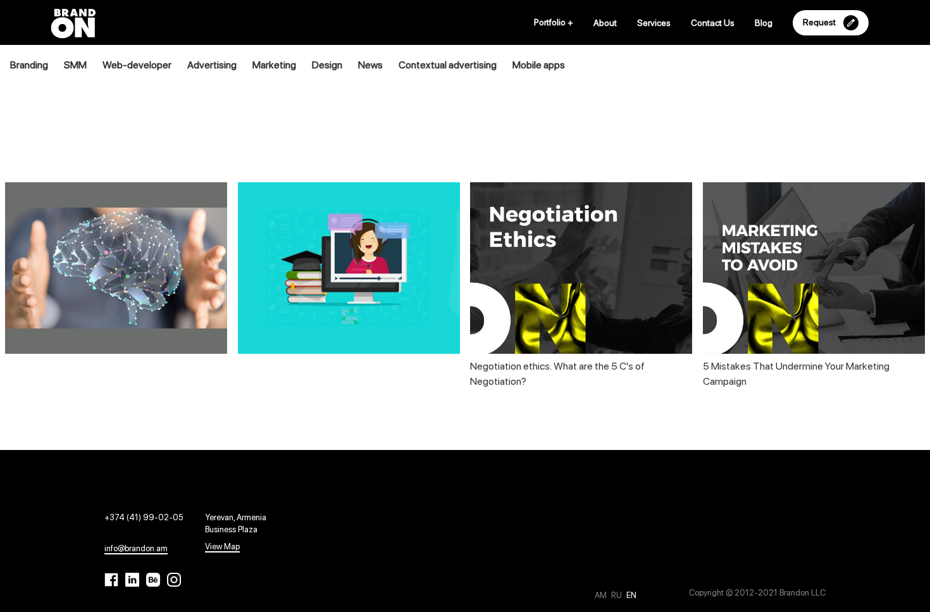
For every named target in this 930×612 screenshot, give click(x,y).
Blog (763, 23)
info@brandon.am (136, 548)
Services (654, 23)
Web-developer (136, 65)
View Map (222, 546)
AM (602, 595)
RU (617, 595)
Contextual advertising (448, 65)
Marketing (274, 65)
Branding (29, 65)
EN (631, 595)
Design (327, 65)
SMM (75, 65)
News (370, 65)
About (605, 23)
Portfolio (553, 22)
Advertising (212, 65)
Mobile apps (538, 65)
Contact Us (713, 23)
